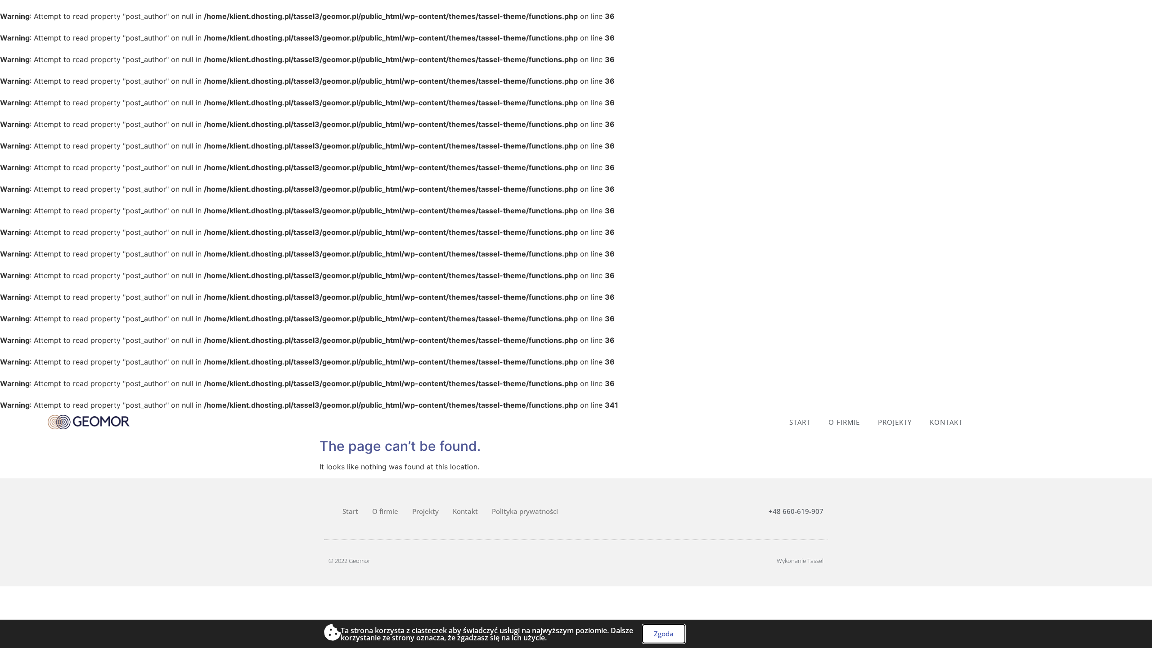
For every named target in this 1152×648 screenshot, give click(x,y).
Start (799, 422)
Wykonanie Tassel (800, 561)
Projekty (895, 422)
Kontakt (946, 422)
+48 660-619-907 (796, 511)
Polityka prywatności (525, 511)
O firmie (844, 422)
